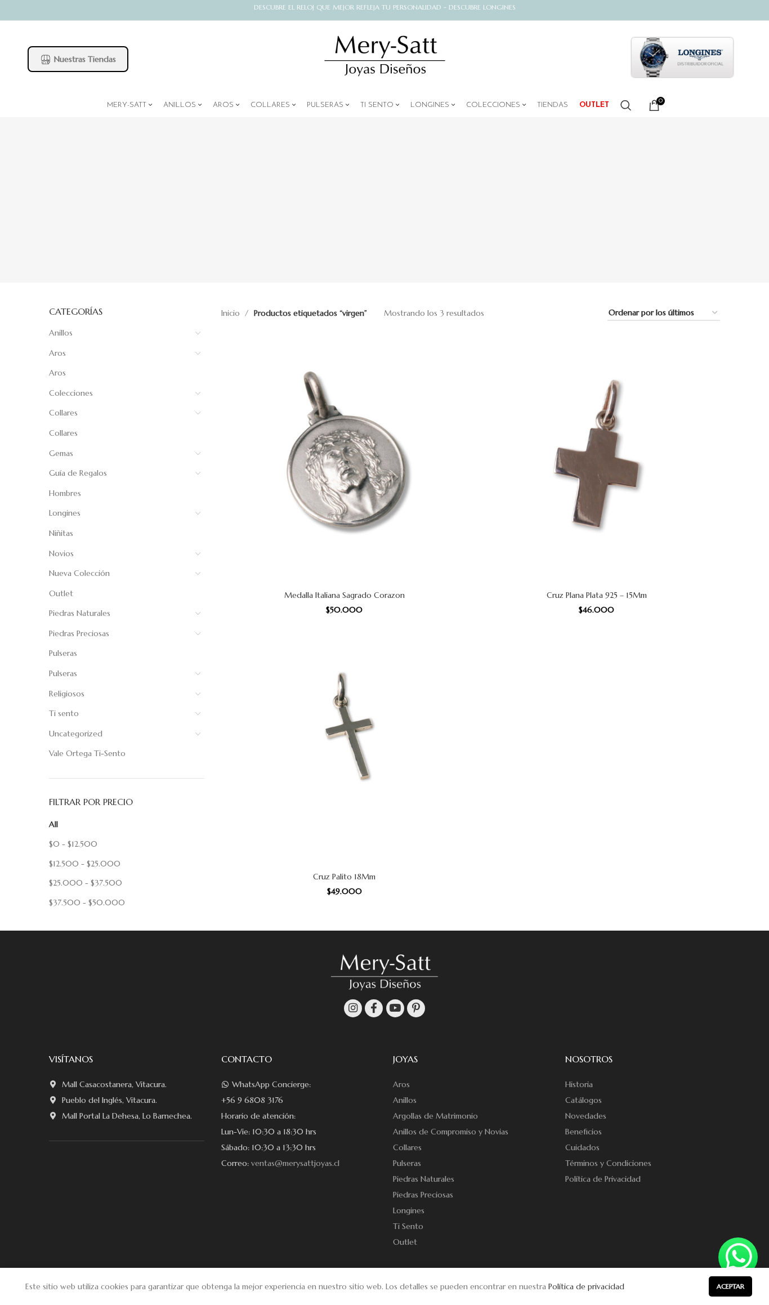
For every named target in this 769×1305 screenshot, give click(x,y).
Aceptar (730, 1286)
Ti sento (64, 713)
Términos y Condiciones (608, 1163)
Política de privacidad (586, 1286)
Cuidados (582, 1147)
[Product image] (344, 461)
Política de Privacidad (603, 1179)
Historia (579, 1084)
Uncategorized (75, 734)
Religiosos (66, 694)
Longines (65, 513)
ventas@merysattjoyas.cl (295, 1163)
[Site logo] (385, 56)
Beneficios (583, 1132)
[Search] (626, 105)
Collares (63, 413)
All (53, 824)
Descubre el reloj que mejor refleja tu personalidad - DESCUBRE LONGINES (385, 7)
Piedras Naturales (79, 613)
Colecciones (71, 393)
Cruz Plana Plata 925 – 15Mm (597, 595)
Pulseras (63, 653)
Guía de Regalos (78, 473)
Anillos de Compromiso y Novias (450, 1132)
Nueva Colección (79, 573)
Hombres (65, 493)
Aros (57, 353)
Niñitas (61, 533)
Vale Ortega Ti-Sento (87, 753)
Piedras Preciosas (79, 633)
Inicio (231, 313)
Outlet (61, 593)
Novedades (585, 1116)
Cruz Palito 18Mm (344, 877)
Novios (61, 553)
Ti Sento (408, 1226)
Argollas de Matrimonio (435, 1116)
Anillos (61, 333)
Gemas (61, 453)
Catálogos (583, 1100)
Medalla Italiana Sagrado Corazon (344, 595)
